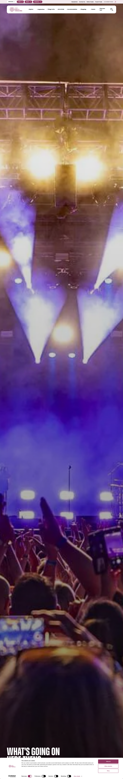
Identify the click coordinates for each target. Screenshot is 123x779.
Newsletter (75, 1)
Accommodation (72, 9)
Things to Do (51, 9)
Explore (31, 9)
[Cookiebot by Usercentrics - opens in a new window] (12, 776)
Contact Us (82, 1)
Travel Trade (98, 1)
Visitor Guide (90, 1)
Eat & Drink (61, 9)
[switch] (44, 776)
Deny (108, 770)
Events (93, 9)
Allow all (108, 761)
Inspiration (41, 9)
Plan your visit (102, 9)
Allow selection (108, 766)
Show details (77, 776)
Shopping (83, 9)
